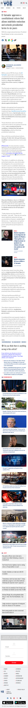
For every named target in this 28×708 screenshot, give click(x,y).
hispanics (8, 8)
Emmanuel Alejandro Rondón (13, 65)
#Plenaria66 (5, 145)
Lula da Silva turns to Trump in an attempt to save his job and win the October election (14, 394)
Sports (5, 680)
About (8, 689)
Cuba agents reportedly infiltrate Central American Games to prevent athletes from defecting (13, 505)
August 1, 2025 (6, 156)
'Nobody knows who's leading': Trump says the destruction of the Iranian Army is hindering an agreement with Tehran (14, 430)
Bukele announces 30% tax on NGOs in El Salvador (19, 261)
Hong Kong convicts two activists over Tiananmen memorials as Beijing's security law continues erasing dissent (14, 450)
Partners (18, 683)
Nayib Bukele (6, 342)
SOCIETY (6, 678)
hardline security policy (19, 111)
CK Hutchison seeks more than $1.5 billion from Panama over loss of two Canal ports (14, 486)
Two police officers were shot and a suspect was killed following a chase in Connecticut (13, 558)
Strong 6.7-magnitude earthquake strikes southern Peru (12, 468)
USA (13, 8)
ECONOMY (6, 676)
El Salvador (16, 342)
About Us (6, 685)
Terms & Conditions (9, 692)
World (5, 12)
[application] (14, 623)
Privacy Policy (21, 689)
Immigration (19, 676)
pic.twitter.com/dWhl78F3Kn (14, 153)
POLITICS (18, 8)
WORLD (17, 673)
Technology (19, 680)
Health (24, 8)
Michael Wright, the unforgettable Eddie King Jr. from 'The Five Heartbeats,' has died (13, 597)
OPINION (6, 683)
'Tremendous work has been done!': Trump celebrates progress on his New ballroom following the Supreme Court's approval (13, 581)
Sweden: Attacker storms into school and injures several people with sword (14, 412)
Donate (2, 8)
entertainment (19, 678)
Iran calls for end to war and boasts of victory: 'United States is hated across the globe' (15, 373)
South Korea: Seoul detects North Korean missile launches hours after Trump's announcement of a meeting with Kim (14, 546)
